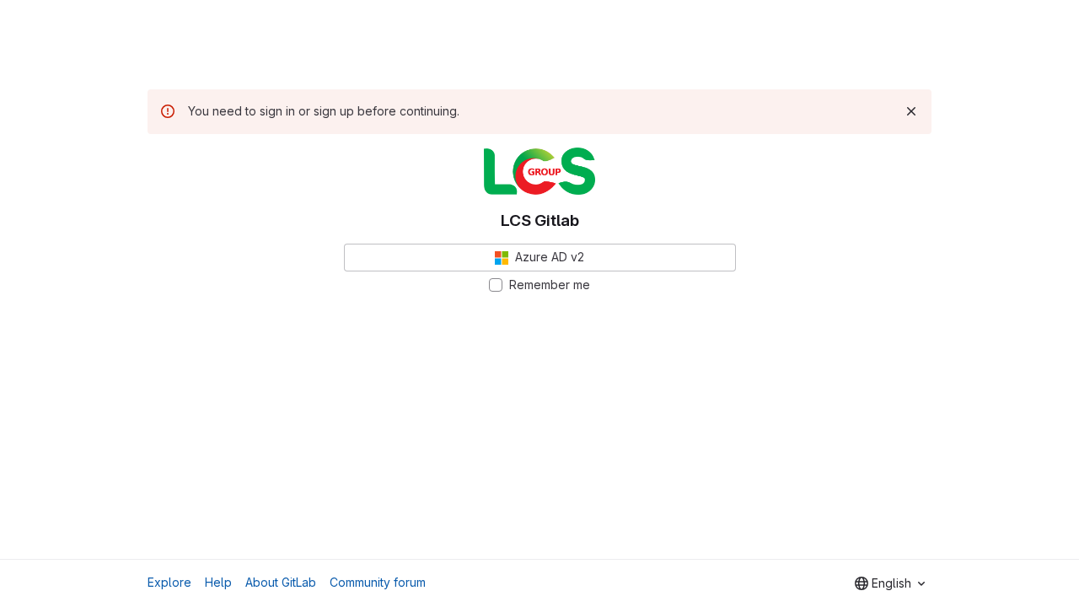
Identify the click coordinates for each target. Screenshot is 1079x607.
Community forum (378, 582)
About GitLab (280, 582)
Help (218, 582)
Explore (169, 582)
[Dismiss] (911, 111)
